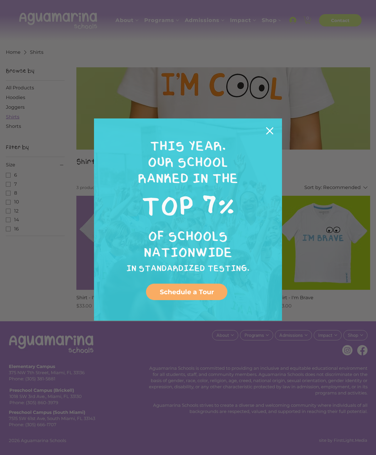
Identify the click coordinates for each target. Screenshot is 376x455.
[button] (269, 131)
